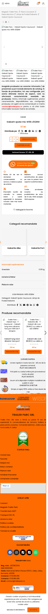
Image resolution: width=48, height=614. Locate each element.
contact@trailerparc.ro (15, 581)
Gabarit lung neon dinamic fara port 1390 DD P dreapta (12, 341)
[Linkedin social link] (33, 131)
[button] (4, 47)
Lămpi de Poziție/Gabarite (26, 14)
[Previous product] (3, 22)
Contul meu (5, 455)
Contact (3, 503)
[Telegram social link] (40, 131)
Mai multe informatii (16, 610)
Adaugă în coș (28, 139)
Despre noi (4, 463)
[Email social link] (26, 131)
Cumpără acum (23, 145)
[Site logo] (23, 3)
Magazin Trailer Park (9, 507)
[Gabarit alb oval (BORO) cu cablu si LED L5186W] (34, 328)
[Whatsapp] (36, 552)
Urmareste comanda (9, 479)
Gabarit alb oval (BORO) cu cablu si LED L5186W (34, 341)
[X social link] (22, 131)
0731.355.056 (14, 578)
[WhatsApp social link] (36, 131)
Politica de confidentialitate (12, 527)
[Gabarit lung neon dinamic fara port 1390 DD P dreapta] (12, 328)
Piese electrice (8, 14)
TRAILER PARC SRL (23, 415)
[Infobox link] (23, 362)
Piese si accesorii (27, 12)
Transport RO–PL (7, 515)
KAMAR (23, 117)
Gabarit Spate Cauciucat (12, 17)
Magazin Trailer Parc (10, 12)
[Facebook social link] (19, 131)
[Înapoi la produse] (6, 22)
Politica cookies (7, 523)
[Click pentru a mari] (6, 63)
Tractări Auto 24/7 (8, 511)
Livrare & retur (6, 519)
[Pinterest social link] (29, 131)
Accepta (33, 610)
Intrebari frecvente (8, 475)
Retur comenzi (6, 467)
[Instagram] (16, 552)
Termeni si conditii (8, 531)
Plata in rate (5, 471)
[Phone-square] (23, 552)
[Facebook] (10, 552)
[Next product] (8, 22)
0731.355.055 (14, 576)
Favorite (3, 459)
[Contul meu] (43, 3)
